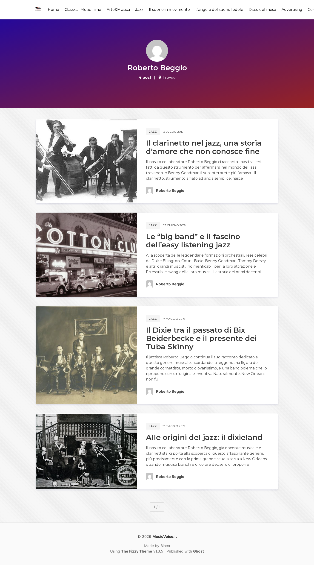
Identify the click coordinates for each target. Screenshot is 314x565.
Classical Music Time (83, 9)
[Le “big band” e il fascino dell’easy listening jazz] (86, 255)
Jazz (139, 9)
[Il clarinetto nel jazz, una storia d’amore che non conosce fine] (86, 161)
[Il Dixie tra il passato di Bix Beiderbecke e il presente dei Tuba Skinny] (86, 355)
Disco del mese (262, 9)
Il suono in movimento (169, 9)
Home (53, 9)
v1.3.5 (142, 551)
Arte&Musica (118, 9)
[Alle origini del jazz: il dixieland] (86, 451)
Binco (165, 545)
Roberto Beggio (170, 190)
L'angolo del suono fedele (219, 9)
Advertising (292, 9)
